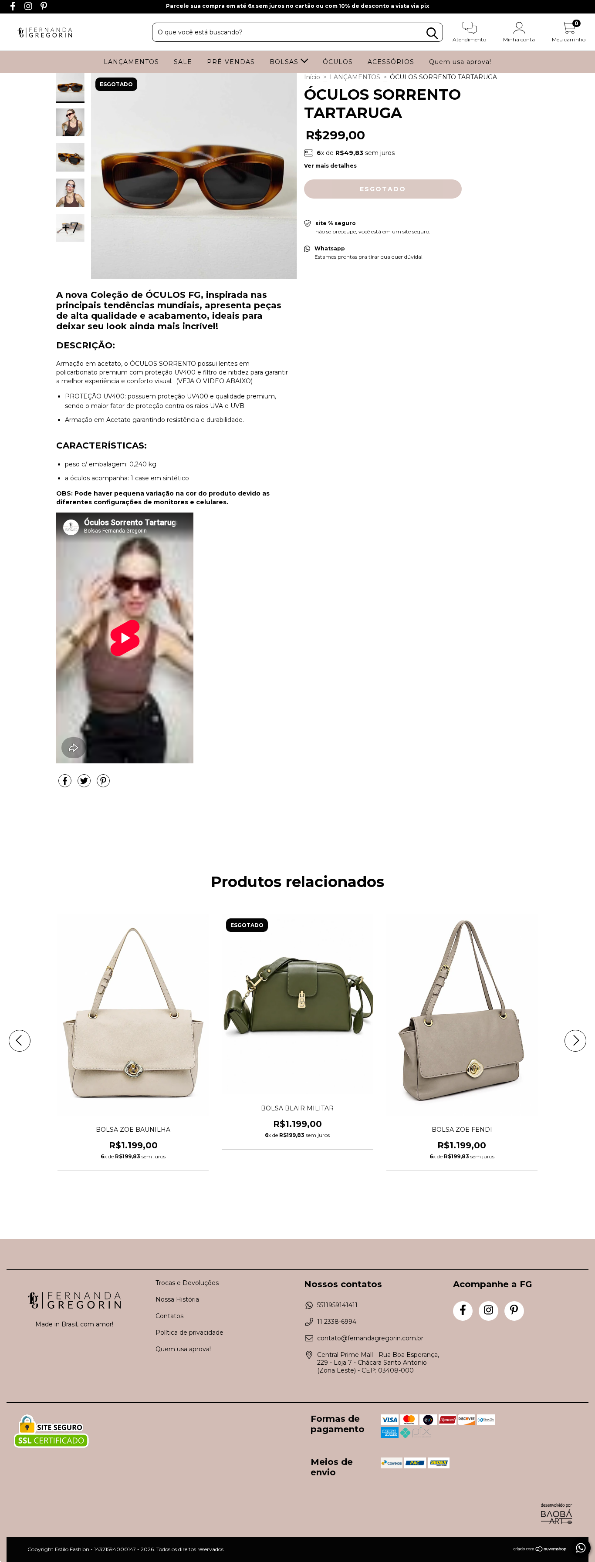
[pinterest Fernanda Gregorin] (44, 7)
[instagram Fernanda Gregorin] (29, 7)
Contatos (169, 1316)
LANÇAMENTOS (131, 62)
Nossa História (177, 1299)
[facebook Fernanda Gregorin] (14, 7)
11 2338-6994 (336, 1322)
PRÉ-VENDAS (231, 62)
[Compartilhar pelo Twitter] (85, 784)
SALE (183, 62)
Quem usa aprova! (460, 62)
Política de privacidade (189, 1332)
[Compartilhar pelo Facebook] (65, 784)
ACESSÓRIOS (391, 62)
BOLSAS (285, 62)
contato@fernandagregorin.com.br (370, 1338)
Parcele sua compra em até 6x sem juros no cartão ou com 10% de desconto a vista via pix (297, 6)
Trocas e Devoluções (187, 1283)
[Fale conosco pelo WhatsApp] (581, 1548)
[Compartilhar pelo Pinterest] (103, 784)
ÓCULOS (338, 62)
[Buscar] (432, 33)
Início (312, 77)
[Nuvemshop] (540, 1550)
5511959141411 (337, 1305)
